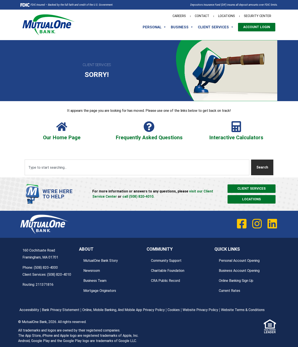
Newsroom (91, 271)
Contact (202, 16)
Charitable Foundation (167, 271)
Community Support (166, 261)
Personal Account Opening (239, 261)
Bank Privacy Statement (60, 310)
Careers (179, 16)
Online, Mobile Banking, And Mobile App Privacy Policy (123, 310)
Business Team (94, 281)
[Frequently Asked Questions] (149, 126)
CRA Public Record (165, 281)
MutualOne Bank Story (100, 261)
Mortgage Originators (99, 291)
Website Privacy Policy (200, 310)
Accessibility (29, 310)
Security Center (257, 16)
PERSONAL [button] (152, 27)
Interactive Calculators (236, 137)
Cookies (174, 310)
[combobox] (137, 167)
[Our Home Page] (61, 126)
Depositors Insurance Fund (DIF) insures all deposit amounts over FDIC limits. (234, 4)
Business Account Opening (239, 271)
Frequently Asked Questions (149, 137)
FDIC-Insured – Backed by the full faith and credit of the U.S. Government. (72, 4)
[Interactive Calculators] (236, 126)
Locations (226, 16)
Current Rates (229, 291)
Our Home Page (61, 137)
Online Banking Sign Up (236, 281)
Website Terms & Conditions (243, 310)
